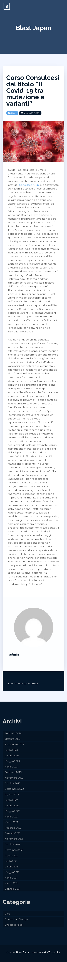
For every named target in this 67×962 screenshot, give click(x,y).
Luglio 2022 (11, 799)
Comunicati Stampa (16, 919)
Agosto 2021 (11, 855)
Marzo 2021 (11, 883)
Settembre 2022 (14, 788)
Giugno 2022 (12, 805)
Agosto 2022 (12, 794)
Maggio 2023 (12, 761)
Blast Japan (33, 28)
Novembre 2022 (14, 777)
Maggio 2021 (12, 872)
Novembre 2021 (14, 838)
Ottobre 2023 (13, 738)
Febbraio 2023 (13, 772)
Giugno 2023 (12, 755)
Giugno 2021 (12, 866)
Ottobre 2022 (12, 783)
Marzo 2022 (11, 822)
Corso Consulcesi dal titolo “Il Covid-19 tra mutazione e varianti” (32, 90)
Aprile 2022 (11, 816)
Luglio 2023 (11, 750)
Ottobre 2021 (12, 844)
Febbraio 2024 (13, 733)
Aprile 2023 (11, 766)
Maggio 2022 (12, 811)
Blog (13, 113)
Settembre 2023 (14, 744)
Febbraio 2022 (13, 827)
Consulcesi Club (29, 184)
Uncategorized (14, 924)
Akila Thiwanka (51, 952)
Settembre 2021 (14, 849)
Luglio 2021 (11, 861)
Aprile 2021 (11, 877)
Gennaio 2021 (12, 888)
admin (14, 654)
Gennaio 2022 (13, 833)
